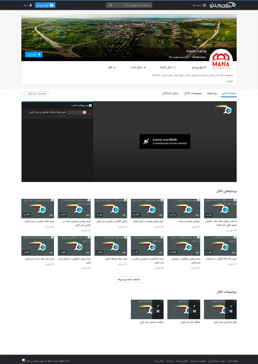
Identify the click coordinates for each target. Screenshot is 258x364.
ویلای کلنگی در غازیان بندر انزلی (112, 221)
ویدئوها (211, 93)
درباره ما (169, 361)
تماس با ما (159, 361)
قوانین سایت (182, 361)
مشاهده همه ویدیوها (129, 279)
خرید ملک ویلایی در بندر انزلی (39, 221)
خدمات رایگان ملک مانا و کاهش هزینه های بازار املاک (221, 223)
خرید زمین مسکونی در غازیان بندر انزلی (74, 261)
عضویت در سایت (198, 361)
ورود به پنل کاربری (216, 361)
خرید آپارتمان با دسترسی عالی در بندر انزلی (148, 261)
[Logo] (223, 109)
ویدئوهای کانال (226, 191)
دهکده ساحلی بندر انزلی (152, 322)
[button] (199, 6)
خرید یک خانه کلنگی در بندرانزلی (221, 259)
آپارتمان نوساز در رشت (189, 221)
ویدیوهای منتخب (79, 105)
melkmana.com (181, 57)
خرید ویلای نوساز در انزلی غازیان (148, 221)
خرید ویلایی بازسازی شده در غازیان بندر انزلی (76, 223)
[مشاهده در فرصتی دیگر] (232, 203)
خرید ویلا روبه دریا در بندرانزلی (39, 259)
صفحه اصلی (229, 93)
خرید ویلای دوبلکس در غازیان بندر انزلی (185, 261)
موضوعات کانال (193, 93)
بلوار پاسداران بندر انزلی (225, 322)
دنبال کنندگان (170, 93)
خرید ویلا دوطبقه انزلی (116, 259)
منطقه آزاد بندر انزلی (190, 322)
